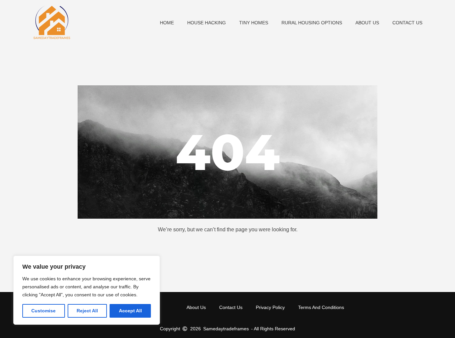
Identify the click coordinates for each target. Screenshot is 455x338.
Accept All (130, 310)
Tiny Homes (253, 22)
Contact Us (407, 22)
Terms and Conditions (321, 307)
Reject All (87, 310)
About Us (367, 22)
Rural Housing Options (311, 22)
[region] (86, 290)
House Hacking (206, 22)
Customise (43, 310)
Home (167, 22)
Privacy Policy (270, 307)
